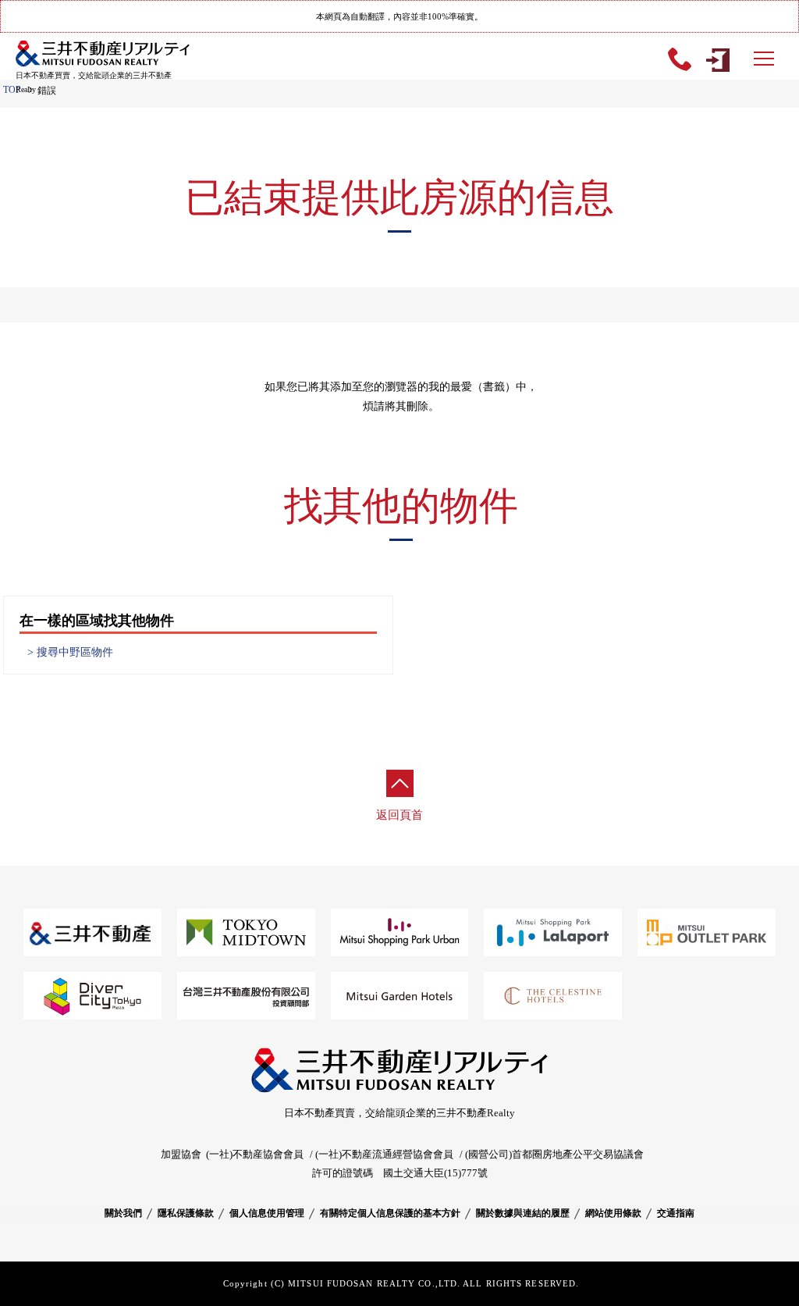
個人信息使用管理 (266, 1213)
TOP (12, 89)
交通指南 (675, 1213)
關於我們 (123, 1213)
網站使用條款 (613, 1213)
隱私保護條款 (186, 1213)
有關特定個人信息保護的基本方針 (390, 1213)
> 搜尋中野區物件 (70, 652)
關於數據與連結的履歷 (523, 1213)
